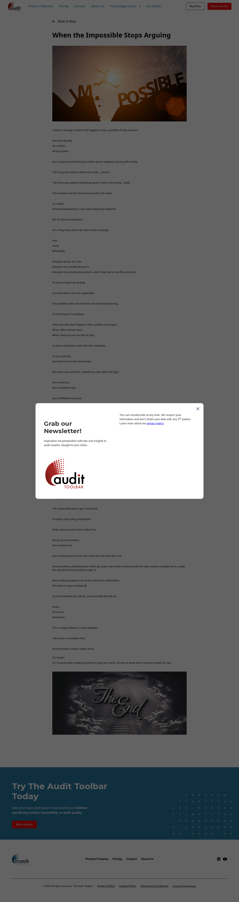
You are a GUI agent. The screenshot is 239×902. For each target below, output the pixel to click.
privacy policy (155, 423)
